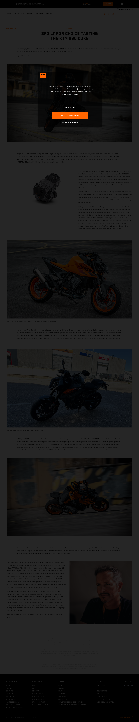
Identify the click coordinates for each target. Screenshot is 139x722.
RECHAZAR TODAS (70, 108)
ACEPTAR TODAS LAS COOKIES (70, 115)
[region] (70, 99)
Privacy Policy (68, 96)
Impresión (72, 96)
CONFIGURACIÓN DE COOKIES (70, 122)
